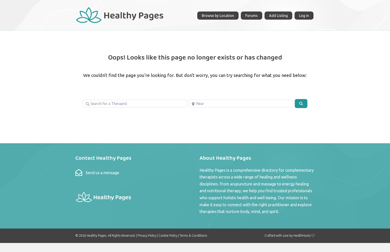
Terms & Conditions (193, 235)
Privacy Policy (146, 235)
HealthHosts (302, 235)
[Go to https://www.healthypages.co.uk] (120, 14)
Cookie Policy (168, 235)
